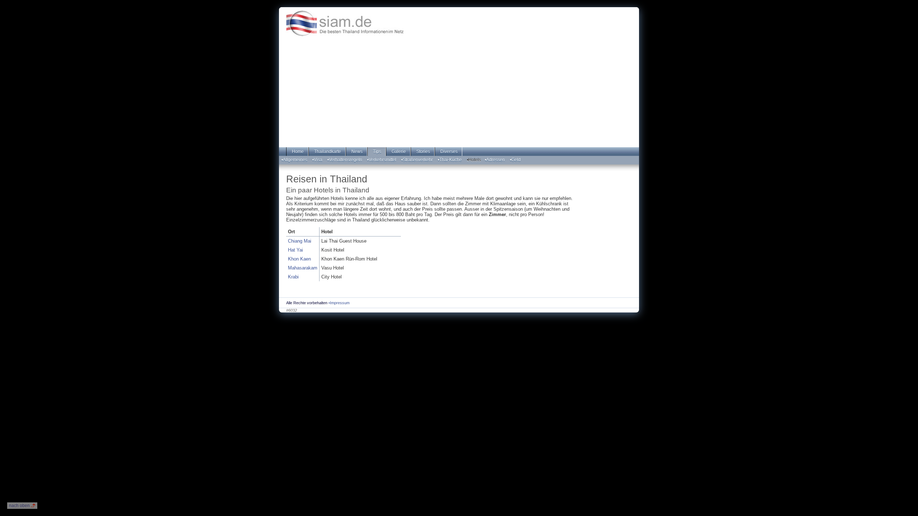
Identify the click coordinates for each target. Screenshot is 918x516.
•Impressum (339, 303)
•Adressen (495, 159)
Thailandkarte (327, 151)
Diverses (448, 151)
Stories (422, 151)
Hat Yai (295, 250)
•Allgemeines (294, 159)
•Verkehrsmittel (381, 159)
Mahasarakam (302, 268)
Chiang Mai (299, 241)
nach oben (19, 505)
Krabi (293, 277)
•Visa (317, 159)
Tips (376, 151)
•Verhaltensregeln (344, 159)
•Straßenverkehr (417, 159)
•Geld (515, 159)
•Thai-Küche (450, 159)
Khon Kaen (299, 259)
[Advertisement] (459, 98)
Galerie (398, 151)
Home (297, 151)
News (356, 151)
